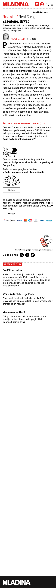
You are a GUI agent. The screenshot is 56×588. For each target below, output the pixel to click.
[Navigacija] (52, 4)
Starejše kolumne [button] (40, 12)
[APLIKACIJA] (37, 4)
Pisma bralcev (20, 250)
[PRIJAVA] (42, 4)
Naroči (11, 213)
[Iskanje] (47, 4)
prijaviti (39, 172)
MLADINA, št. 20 (18, 39)
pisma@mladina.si (46, 250)
